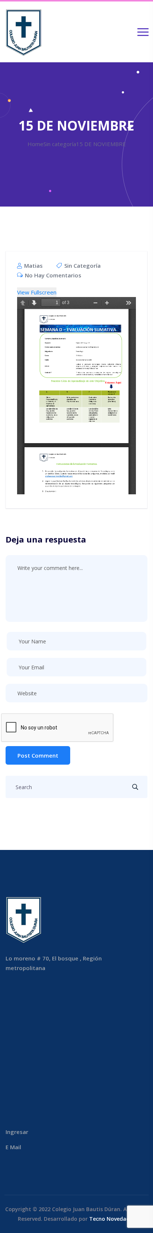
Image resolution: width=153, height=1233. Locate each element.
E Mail (13, 1147)
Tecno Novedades (112, 1218)
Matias (33, 265)
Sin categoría (82, 265)
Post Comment (37, 755)
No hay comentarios (52, 275)
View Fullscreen (36, 292)
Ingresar (17, 1131)
